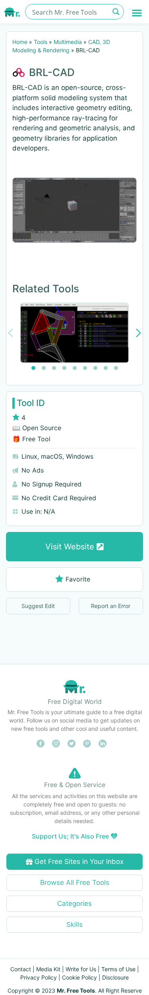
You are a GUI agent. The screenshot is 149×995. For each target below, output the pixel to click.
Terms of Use (118, 969)
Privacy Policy (38, 977)
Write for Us (81, 969)
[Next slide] (138, 333)
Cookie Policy (79, 977)
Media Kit (48, 969)
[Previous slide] (10, 333)
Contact (20, 969)
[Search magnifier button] (116, 12)
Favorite (78, 579)
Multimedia (68, 41)
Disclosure (115, 977)
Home (19, 41)
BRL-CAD (52, 72)
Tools (40, 41)
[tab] (33, 368)
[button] (137, 13)
